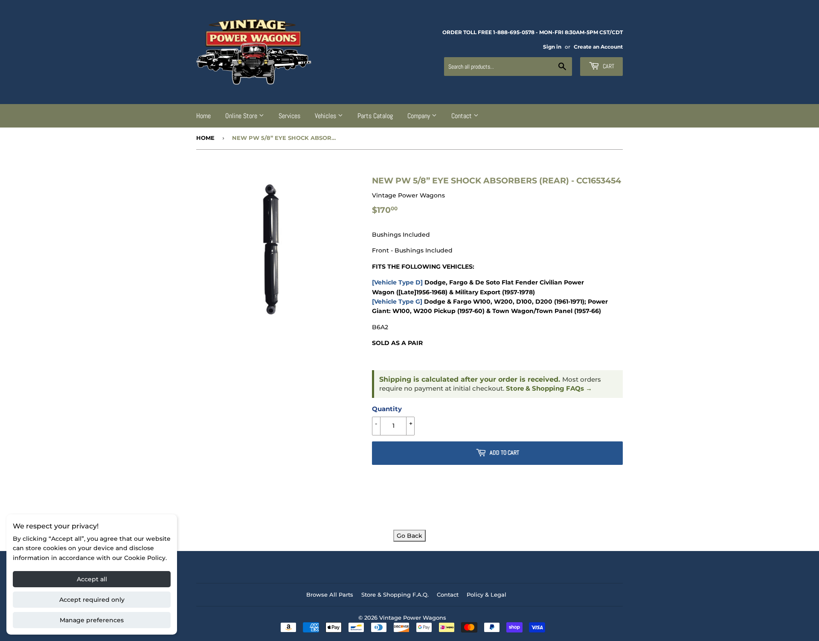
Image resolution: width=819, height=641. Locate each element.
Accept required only (92, 599)
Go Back (409, 535)
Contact (462, 115)
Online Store (242, 115)
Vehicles (326, 115)
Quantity (387, 409)
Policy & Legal (486, 594)
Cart (607, 66)
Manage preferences (92, 620)
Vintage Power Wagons (412, 617)
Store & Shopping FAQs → (549, 388)
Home (203, 115)
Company (419, 115)
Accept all (92, 579)
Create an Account (598, 47)
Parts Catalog (375, 115)
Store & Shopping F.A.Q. (395, 594)
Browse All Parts (329, 594)
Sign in (552, 47)
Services (289, 115)
